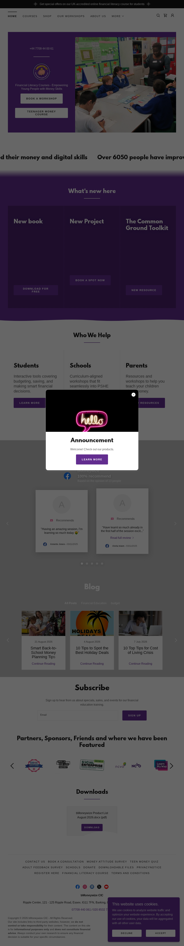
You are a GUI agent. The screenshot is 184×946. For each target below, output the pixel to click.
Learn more (92, 459)
